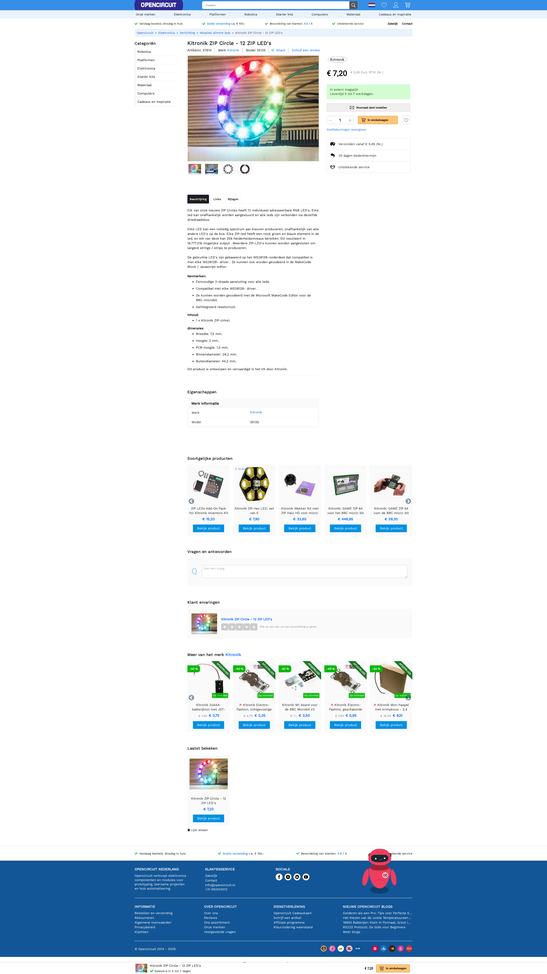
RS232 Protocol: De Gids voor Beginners (374, 927)
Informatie (145, 907)
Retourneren (144, 918)
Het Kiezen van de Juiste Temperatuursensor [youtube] (377, 918)
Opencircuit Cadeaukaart (293, 913)
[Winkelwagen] (404, 5)
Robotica (250, 14)
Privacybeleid (145, 927)
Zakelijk (393, 23)
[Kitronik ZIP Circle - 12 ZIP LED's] (195, 169)
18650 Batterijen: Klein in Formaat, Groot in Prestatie (377, 922)
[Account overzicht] (392, 5)
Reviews (210, 918)
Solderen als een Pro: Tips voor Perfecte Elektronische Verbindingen (377, 913)
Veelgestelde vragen (220, 932)
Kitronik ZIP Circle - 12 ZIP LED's (246, 619)
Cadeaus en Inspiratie (395, 14)
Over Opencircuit (220, 907)
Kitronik (256, 412)
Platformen (217, 14)
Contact (407, 23)
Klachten (141, 932)
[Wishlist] (381, 5)
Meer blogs (351, 932)
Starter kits (284, 14)
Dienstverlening (289, 907)
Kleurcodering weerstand (293, 927)
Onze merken (145, 14)
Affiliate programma (289, 922)
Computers (320, 14)
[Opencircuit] (158, 5)
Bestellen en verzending (153, 913)
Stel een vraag (214, 568)
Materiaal (353, 14)
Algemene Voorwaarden (153, 922)
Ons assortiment (217, 922)
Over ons (211, 913)
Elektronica (182, 14)
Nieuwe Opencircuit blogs (368, 907)
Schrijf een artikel (287, 918)
